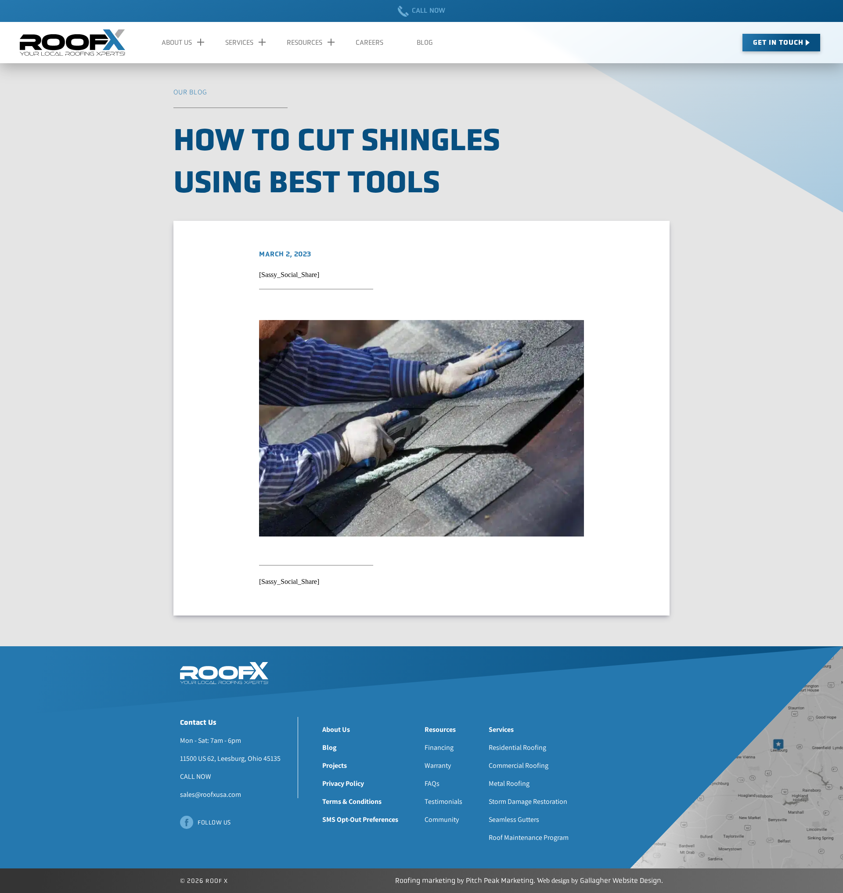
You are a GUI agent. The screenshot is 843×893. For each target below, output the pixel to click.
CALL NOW (429, 10)
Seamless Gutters (514, 819)
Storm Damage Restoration (528, 801)
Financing (439, 747)
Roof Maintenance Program (529, 837)
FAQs (432, 783)
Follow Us (214, 822)
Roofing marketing (425, 880)
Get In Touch (778, 42)
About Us (177, 42)
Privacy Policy (343, 783)
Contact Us (198, 722)
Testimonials (443, 801)
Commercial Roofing (518, 765)
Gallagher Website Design (620, 880)
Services (239, 42)
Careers (369, 42)
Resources (304, 42)
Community (442, 819)
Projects (334, 765)
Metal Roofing (509, 783)
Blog (425, 42)
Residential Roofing (517, 747)
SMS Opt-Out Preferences (360, 819)
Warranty (438, 765)
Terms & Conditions (352, 801)
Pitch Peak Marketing (499, 880)
